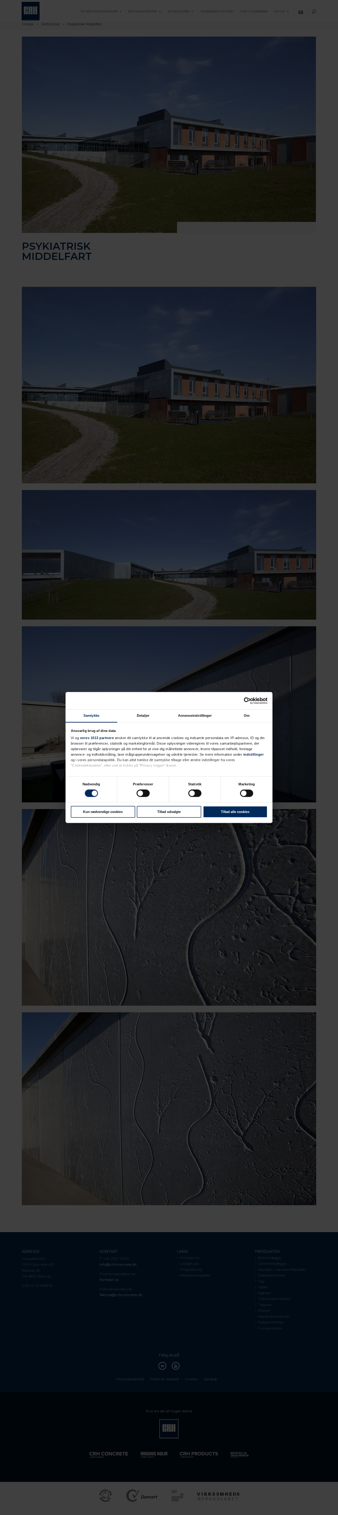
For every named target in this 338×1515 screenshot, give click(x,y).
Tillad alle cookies (235, 812)
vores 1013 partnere (97, 738)
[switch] (143, 793)
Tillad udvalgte (169, 812)
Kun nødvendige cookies (103, 812)
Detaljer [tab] (143, 715)
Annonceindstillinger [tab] (195, 715)
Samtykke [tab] (91, 715)
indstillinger (253, 754)
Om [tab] (246, 715)
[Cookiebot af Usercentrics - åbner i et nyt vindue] (247, 700)
